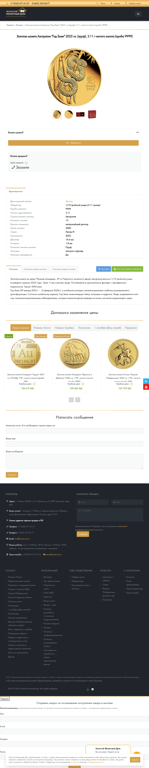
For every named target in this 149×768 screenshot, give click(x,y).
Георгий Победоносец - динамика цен (109, 592)
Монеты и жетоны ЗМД (18, 589)
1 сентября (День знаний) (19, 609)
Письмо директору (134, 588)
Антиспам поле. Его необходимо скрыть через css (30, 425)
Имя (2, 713)
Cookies (74, 762)
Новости (105, 570)
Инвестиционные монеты (19, 581)
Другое (11, 656)
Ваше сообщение (14, 451)
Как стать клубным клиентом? (128, 269)
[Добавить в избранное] (137, 132)
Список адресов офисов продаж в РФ (26, 520)
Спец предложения (80, 570)
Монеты (47, 627)
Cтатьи (105, 584)
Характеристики (16, 191)
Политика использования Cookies (50, 642)
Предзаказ (75, 143)
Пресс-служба (132, 592)
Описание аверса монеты (64, 269)
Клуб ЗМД (48, 592)
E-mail (2, 726)
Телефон (4, 739)
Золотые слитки (15, 601)
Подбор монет (78, 577)
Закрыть (4, 698)
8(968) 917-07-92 (33, 554)
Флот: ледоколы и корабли (20, 629)
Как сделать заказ (52, 581)
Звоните (22, 167)
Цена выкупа (16, 162)
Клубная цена (25, 383)
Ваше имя (10, 438)
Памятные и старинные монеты (22, 585)
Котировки (107, 599)
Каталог (11, 570)
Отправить (83, 534)
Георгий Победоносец (18, 593)
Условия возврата (52, 623)
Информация (49, 570)
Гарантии (48, 596)
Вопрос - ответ (50, 604)
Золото (69, 201)
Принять (135, 759)
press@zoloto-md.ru (54, 554)
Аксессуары (13, 605)
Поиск (103, 3)
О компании (132, 570)
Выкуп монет (49, 600)
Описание (13, 269)
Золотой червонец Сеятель (20, 597)
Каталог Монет (15, 577)
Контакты (130, 577)
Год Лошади (13, 613)
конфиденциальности (95, 762)
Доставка (105, 269)
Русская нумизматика (17, 617)
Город (2, 751)
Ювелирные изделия (17, 633)
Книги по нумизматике (18, 652)
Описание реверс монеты (35, 269)
